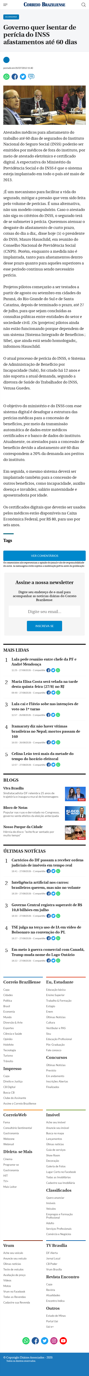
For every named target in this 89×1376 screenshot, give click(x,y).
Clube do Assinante (14, 1098)
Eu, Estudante (59, 982)
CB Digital (9, 1087)
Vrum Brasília (54, 1269)
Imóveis (50, 1203)
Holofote (8, 1044)
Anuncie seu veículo (14, 1258)
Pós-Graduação (55, 1044)
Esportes (8, 1028)
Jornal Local (53, 1258)
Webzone (8, 1138)
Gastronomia (11, 1133)
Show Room (53, 1155)
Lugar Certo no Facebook (61, 1172)
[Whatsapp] (6, 78)
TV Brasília (56, 1245)
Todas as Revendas (14, 1297)
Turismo (8, 1055)
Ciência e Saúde (12, 1033)
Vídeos (7, 1280)
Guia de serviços (56, 1149)
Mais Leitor (10, 1186)
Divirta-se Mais (17, 1151)
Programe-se (11, 1164)
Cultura (50, 1022)
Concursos (56, 1057)
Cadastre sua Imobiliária (60, 1182)
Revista (50, 1289)
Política (7, 1000)
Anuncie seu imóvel (57, 1128)
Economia (9, 1011)
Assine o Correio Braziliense (19, 1103)
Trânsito (8, 1061)
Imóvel (53, 1115)
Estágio (50, 1006)
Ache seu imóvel (55, 1122)
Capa (6, 989)
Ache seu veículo (13, 1253)
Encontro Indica (55, 1300)
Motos (7, 1286)
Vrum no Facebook (14, 1291)
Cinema (7, 1159)
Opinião (7, 1039)
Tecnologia (9, 1050)
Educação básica (56, 989)
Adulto (50, 1223)
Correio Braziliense (22, 982)
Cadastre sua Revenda (16, 1302)
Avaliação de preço (14, 1275)
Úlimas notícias (55, 1144)
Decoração (52, 1160)
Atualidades (53, 1295)
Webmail (8, 1144)
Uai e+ (50, 1326)
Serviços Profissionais (59, 1228)
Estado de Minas (56, 1315)
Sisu (48, 1033)
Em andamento (55, 1076)
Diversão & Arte (13, 1022)
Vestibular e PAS (56, 1028)
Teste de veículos (13, 1269)
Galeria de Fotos (56, 1166)
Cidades (8, 995)
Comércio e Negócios (58, 1234)
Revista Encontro (62, 1277)
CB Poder (51, 1263)
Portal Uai (52, 1321)
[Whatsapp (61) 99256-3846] (26, 1341)
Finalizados (52, 1087)
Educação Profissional (59, 1039)
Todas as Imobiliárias (58, 1177)
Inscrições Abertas (57, 1081)
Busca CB (8, 1092)
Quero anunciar (55, 1197)
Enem (49, 1011)
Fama (6, 1122)
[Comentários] (31, 78)
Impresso (12, 1068)
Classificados (58, 1190)
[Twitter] (23, 78)
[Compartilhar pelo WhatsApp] (58, 671)
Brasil (6, 1006)
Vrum (8, 1245)
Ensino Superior (55, 995)
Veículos (51, 1208)
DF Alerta (52, 1253)
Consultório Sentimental (17, 1128)
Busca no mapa (55, 1133)
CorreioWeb (14, 1115)
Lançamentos (54, 1138)
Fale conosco (53, 1050)
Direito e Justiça (13, 1081)
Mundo (7, 1017)
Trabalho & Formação (58, 1000)
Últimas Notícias (56, 1017)
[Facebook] (15, 78)
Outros (53, 1308)
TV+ (5, 1181)
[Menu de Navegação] (5, 5)
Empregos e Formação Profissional (59, 1216)
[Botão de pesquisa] (84, 5)
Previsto (51, 1070)
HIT (5, 1175)
